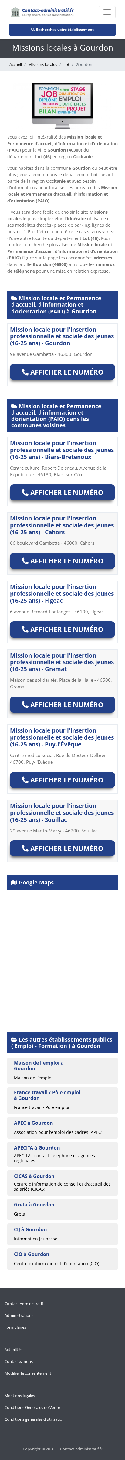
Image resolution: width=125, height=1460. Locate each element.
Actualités (13, 1349)
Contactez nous (19, 1361)
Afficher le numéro (66, 371)
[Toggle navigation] (107, 12)
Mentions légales (20, 1395)
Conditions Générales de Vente (32, 1407)
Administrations (19, 1315)
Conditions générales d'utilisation (35, 1419)
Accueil (15, 64)
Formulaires (15, 1327)
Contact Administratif (24, 1303)
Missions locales (42, 64)
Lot (66, 64)
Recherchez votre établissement (64, 29)
